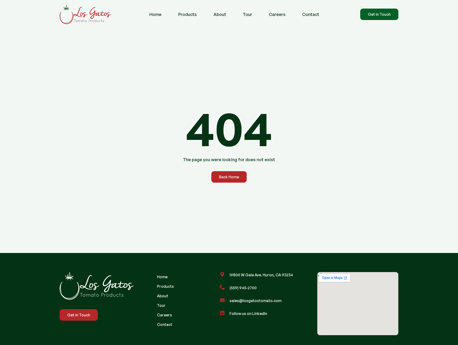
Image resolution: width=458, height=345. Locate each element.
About (219, 14)
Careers (277, 14)
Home (155, 14)
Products (187, 14)
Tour (247, 14)
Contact (310, 14)
